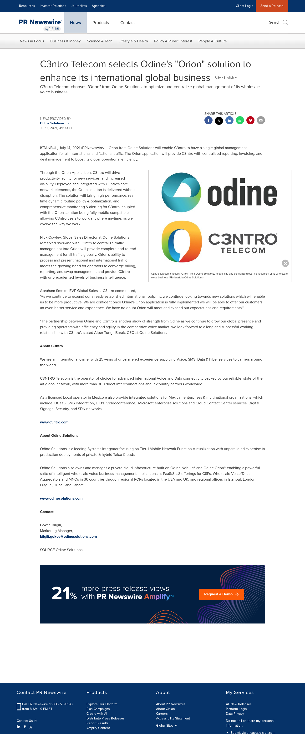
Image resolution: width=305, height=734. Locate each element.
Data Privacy (235, 713)
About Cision (165, 708)
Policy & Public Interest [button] (173, 41)
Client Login (244, 5)
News (75, 23)
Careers (162, 713)
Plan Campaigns (98, 708)
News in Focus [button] (32, 41)
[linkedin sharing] (229, 121)
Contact (127, 23)
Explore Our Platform (101, 704)
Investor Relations (53, 5)
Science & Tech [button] (99, 41)
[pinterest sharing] (250, 121)
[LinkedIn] (19, 726)
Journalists (79, 5)
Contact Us (25, 721)
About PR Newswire (170, 704)
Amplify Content (98, 727)
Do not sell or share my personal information (250, 723)
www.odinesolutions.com (61, 498)
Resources (27, 5)
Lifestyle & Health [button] (133, 41)
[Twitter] (31, 726)
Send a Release (272, 5)
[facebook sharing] (208, 121)
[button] (220, 217)
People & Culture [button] (212, 41)
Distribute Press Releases (105, 718)
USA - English (225, 77)
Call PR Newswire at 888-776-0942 (47, 704)
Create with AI (96, 713)
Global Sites (165, 725)
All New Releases (239, 704)
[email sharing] (261, 121)
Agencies (99, 5)
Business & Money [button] (65, 41)
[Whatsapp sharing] (240, 121)
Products (100, 23)
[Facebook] (25, 726)
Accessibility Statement (173, 718)
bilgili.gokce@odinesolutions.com (68, 536)
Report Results (97, 723)
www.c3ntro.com (54, 422)
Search (274, 22)
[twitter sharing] (219, 121)
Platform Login (236, 708)
